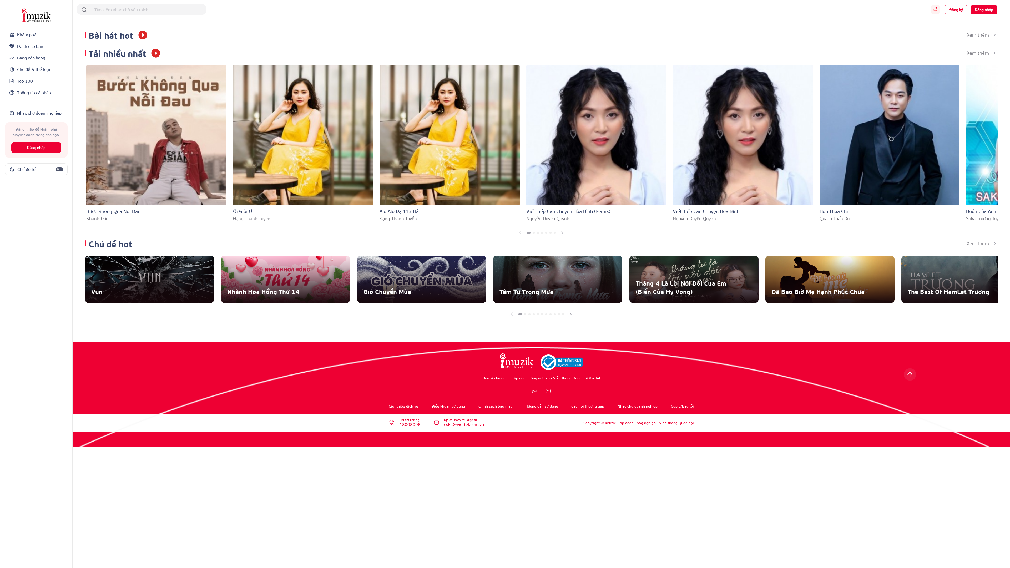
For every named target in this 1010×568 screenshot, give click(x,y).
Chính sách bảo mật (495, 406)
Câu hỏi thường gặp (587, 406)
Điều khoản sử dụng (448, 406)
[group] (149, 279)
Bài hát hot (111, 35)
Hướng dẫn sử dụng (541, 406)
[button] (529, 233)
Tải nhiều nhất (117, 53)
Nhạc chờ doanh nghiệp (638, 406)
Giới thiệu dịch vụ (403, 406)
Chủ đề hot (110, 243)
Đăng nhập (36, 147)
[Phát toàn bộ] (141, 35)
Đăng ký (956, 9)
